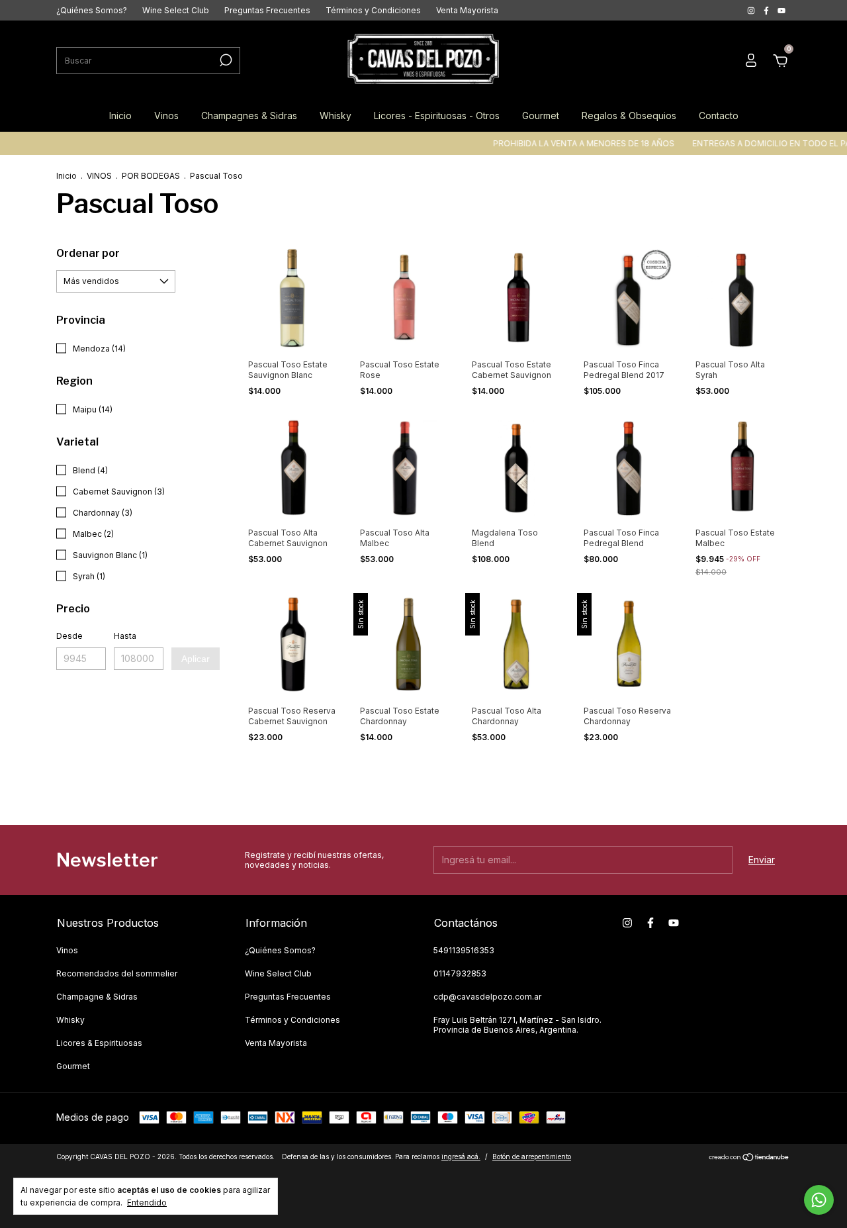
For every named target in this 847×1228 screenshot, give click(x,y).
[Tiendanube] (749, 1158)
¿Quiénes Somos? (91, 10)
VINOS (99, 176)
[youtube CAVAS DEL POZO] (781, 10)
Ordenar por (88, 253)
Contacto (718, 115)
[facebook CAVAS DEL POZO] (767, 10)
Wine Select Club (175, 10)
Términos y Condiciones (373, 10)
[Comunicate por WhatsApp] (819, 1200)
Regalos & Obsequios (629, 115)
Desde (69, 636)
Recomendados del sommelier (116, 973)
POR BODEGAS (151, 176)
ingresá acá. (460, 1156)
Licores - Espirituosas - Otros (437, 115)
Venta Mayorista (467, 10)
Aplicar (195, 658)
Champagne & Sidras (97, 997)
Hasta (125, 636)
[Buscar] (224, 60)
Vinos (166, 115)
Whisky (335, 115)
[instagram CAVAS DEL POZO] (752, 10)
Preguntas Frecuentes (267, 10)
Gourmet (540, 115)
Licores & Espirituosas (99, 1043)
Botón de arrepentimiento (531, 1156)
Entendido (147, 1202)
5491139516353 (463, 950)
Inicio (120, 115)
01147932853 (459, 973)
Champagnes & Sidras (249, 115)
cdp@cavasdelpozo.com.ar (487, 997)
